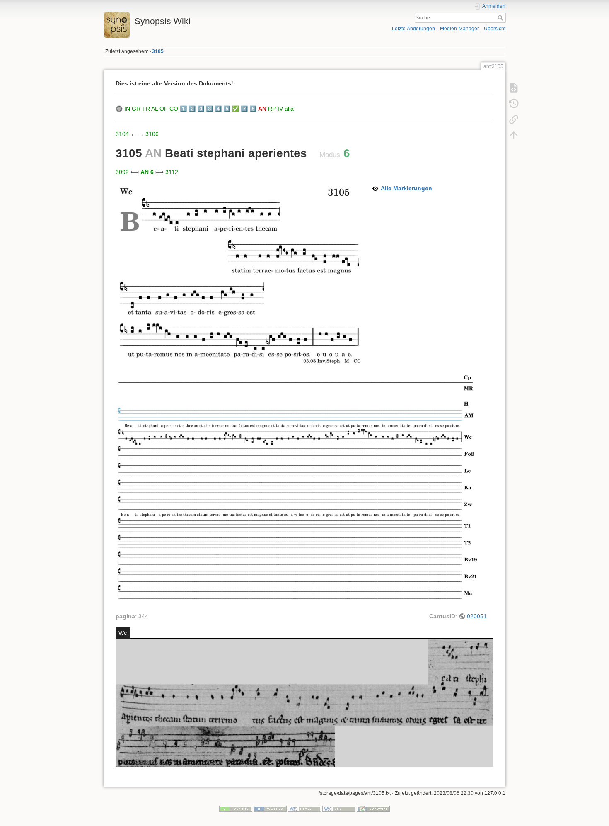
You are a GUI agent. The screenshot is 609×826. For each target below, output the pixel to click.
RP (272, 108)
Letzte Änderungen (413, 29)
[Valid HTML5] (304, 808)
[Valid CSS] (338, 808)
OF (164, 108)
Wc (122, 632)
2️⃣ (192, 108)
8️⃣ (252, 108)
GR (136, 108)
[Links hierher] (513, 119)
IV (280, 108)
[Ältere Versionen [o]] (513, 104)
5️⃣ (226, 108)
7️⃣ (244, 108)
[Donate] (235, 808)
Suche (501, 18)
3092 (122, 172)
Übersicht (494, 29)
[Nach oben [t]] (513, 135)
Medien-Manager (459, 29)
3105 (158, 51)
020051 (477, 616)
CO (173, 108)
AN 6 (147, 172)
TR (146, 108)
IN (127, 108)
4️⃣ (218, 108)
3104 (122, 134)
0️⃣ (200, 108)
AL (154, 108)
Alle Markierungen (406, 188)
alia (289, 108)
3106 (152, 134)
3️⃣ (209, 108)
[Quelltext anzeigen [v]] (513, 88)
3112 (171, 172)
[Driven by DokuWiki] (373, 808)
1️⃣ (183, 108)
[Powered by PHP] (270, 808)
